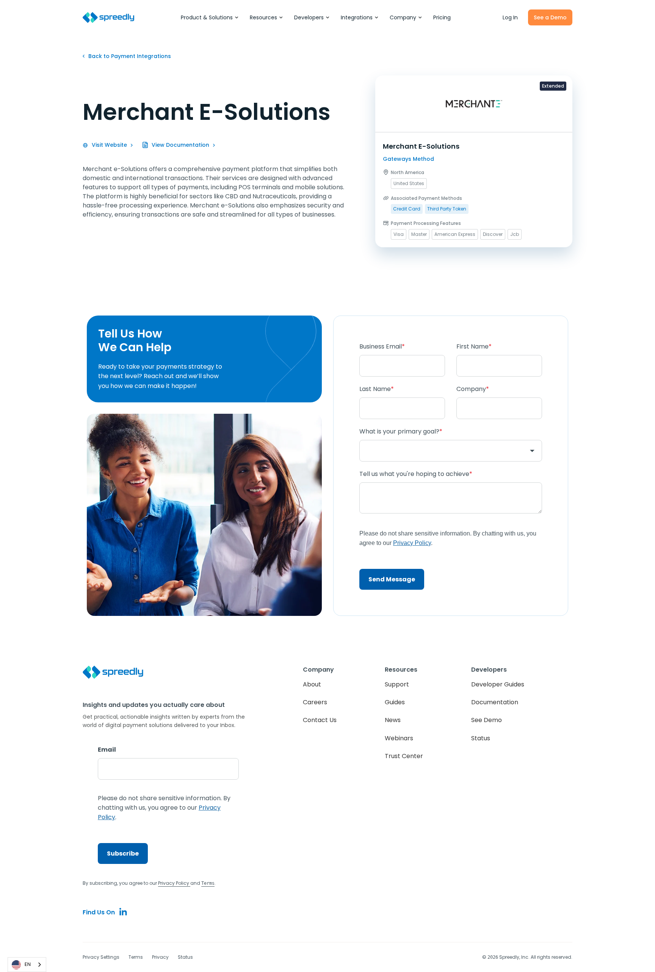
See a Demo (550, 17)
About (312, 684)
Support (397, 684)
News (393, 720)
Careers (315, 702)
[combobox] (27, 964)
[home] (108, 18)
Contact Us (320, 720)
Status (480, 738)
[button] (210, 17)
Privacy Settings (101, 957)
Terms (135, 957)
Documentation (494, 702)
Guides (395, 702)
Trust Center (404, 756)
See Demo (486, 720)
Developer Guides (497, 684)
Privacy (160, 957)
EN (28, 964)
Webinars (399, 738)
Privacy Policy (174, 883)
